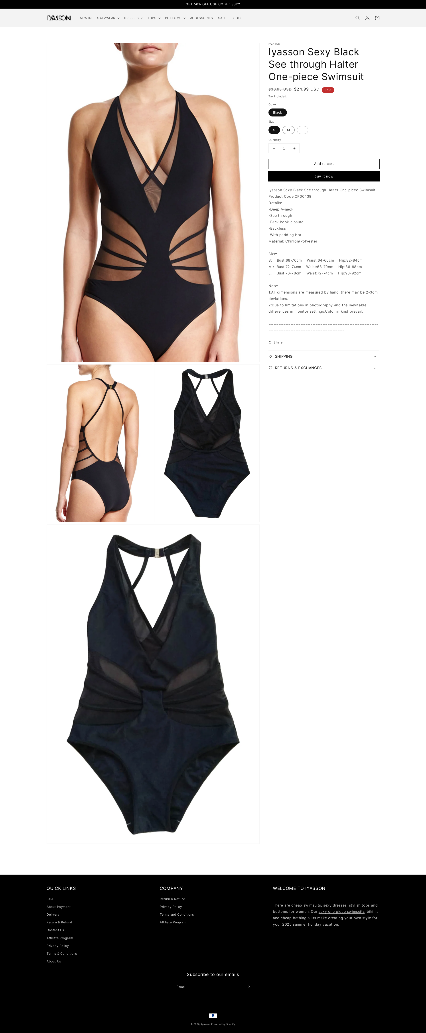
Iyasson (206, 1024)
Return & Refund (59, 922)
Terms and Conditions (177, 914)
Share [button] (278, 342)
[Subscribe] (248, 987)
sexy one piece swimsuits (342, 911)
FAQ (50, 899)
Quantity (274, 140)
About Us (54, 961)
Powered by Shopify (223, 1024)
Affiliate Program (60, 938)
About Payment (59, 907)
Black (277, 112)
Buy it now (323, 176)
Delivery (53, 914)
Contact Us (55, 930)
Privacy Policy (58, 946)
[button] (358, 18)
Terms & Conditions (62, 953)
